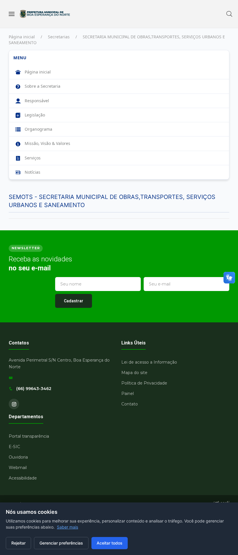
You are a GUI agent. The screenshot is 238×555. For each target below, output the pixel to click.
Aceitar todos (109, 542)
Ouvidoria (18, 457)
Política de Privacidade (144, 383)
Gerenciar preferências (61, 542)
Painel (127, 393)
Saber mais (67, 527)
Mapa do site (134, 372)
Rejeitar (18, 542)
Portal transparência (29, 436)
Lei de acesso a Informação (149, 362)
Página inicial (22, 36)
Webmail (18, 467)
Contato (129, 404)
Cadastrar (73, 301)
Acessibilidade (23, 478)
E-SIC (14, 446)
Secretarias (59, 36)
